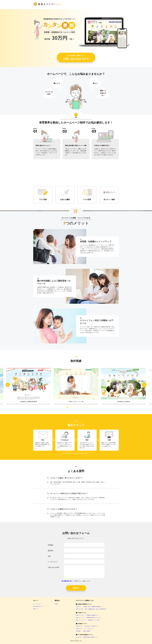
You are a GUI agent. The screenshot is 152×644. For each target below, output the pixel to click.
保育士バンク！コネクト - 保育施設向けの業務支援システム (87, 615)
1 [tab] (63, 407)
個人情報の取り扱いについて (38, 606)
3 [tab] (70, 407)
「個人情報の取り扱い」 (67, 581)
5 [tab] (77, 407)
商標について (35, 608)
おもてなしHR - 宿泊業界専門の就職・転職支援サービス (86, 637)
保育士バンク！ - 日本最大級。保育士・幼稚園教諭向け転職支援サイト (89, 606)
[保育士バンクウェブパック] (47, 3)
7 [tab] (84, 407)
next (144, 385)
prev (8, 385)
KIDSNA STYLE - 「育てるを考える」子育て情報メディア (87, 626)
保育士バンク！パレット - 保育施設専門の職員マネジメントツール (88, 617)
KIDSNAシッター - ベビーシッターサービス (84, 628)
